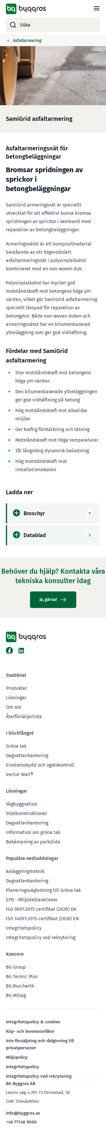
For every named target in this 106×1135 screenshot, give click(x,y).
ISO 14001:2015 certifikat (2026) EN (42, 918)
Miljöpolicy (17, 1057)
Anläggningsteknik (25, 871)
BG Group (16, 967)
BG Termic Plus (21, 976)
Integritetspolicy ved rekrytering (40, 937)
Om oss (13, 707)
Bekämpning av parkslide (33, 842)
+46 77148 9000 (21, 1122)
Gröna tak (16, 746)
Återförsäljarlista (24, 716)
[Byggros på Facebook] (9, 650)
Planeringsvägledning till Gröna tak (43, 890)
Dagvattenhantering (27, 755)
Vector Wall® (19, 774)
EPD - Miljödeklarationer (32, 900)
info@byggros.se (23, 1113)
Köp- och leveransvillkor (30, 1031)
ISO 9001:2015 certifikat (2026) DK (41, 909)
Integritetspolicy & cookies (33, 1022)
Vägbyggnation (21, 804)
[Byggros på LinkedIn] (21, 650)
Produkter (16, 688)
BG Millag (16, 995)
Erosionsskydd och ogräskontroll (40, 765)
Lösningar (16, 697)
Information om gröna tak (33, 832)
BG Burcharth (20, 986)
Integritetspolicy (24, 928)
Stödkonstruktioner (26, 813)
